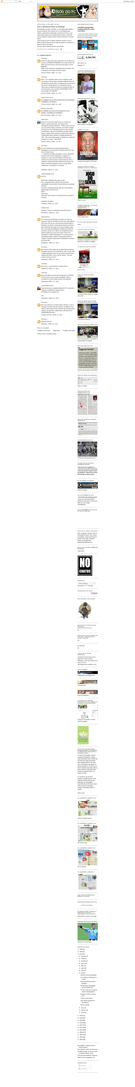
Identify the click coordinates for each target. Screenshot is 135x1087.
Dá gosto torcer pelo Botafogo (88, 975)
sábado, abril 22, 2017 (49, 169)
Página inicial (56, 330)
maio (82, 970)
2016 (81, 1015)
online (79, 224)
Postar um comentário (43, 328)
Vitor (42, 58)
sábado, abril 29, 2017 (49, 324)
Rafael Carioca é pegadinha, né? (86, 1057)
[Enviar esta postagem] (60, 49)
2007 (81, 1037)
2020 (81, 951)
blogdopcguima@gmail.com (85, 542)
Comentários (83, 1068)
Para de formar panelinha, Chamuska (87, 1055)
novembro (84, 956)
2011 (81, 1027)
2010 (81, 1030)
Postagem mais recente (43, 330)
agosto (83, 963)
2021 (81, 949)
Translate (90, 585)
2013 (81, 1022)
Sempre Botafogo (46, 174)
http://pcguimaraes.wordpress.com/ (87, 664)
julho (82, 965)
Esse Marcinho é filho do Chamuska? (88, 1049)
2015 (81, 1018)
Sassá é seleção (85, 1005)
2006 (81, 1039)
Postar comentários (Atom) (49, 334)
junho (82, 968)
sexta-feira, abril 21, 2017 (51, 72)
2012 (81, 1025)
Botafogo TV (81, 65)
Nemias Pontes (45, 97)
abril (82, 973)
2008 (81, 1034)
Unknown (43, 217)
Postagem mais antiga (69, 330)
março (83, 1007)
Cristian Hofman (45, 285)
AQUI (82, 551)
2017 (81, 954)
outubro (83, 958)
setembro (83, 961)
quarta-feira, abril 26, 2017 (52, 315)
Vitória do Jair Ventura (86, 998)
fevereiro (83, 1010)
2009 (81, 1032)
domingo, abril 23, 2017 (50, 212)
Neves (43, 119)
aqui (83, 793)
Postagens (83, 1065)
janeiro (83, 1012)
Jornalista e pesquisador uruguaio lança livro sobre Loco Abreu (86, 29)
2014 (81, 1020)
